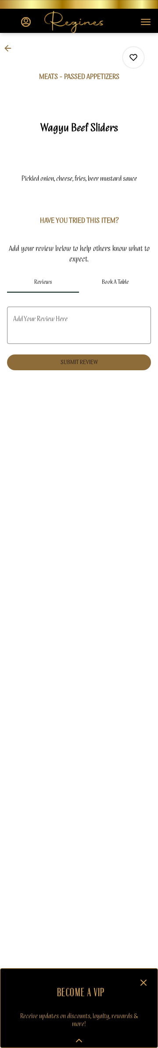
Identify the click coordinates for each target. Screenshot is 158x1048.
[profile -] (26, 22)
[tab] (43, 282)
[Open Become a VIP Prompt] (79, 1040)
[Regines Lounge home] (83, 22)
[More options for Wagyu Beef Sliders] (133, 57)
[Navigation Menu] (145, 21)
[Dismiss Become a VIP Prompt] (143, 982)
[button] (10, 48)
